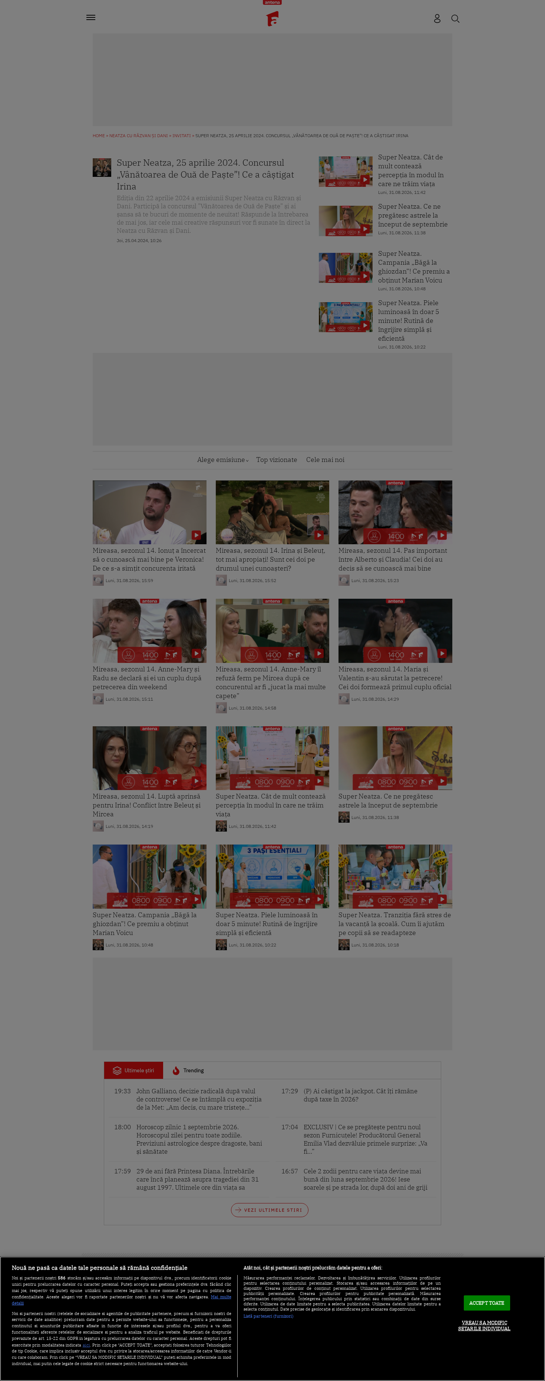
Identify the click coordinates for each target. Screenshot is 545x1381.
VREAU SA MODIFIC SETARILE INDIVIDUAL (484, 1326)
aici (86, 1345)
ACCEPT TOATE (487, 1303)
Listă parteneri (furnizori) (269, 1316)
